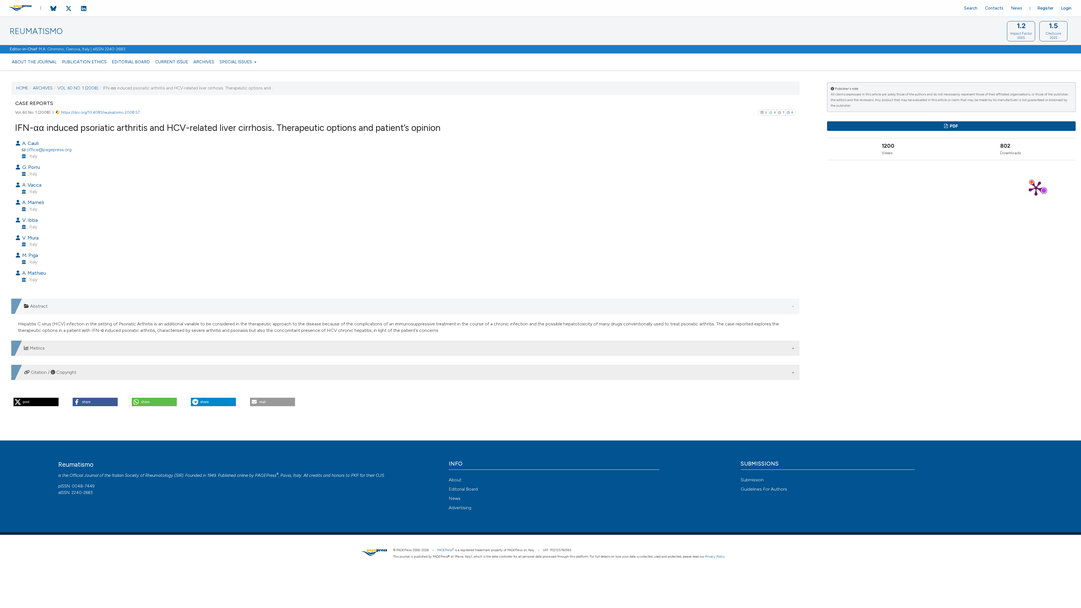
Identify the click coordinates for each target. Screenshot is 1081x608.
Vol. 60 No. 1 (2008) (77, 88)
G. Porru (30, 167)
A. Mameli (32, 202)
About (455, 479)
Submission (752, 479)
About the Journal (34, 61)
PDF (953, 126)
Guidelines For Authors (764, 489)
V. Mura (30, 238)
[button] (36, 402)
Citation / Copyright (53, 372)
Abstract (38, 306)
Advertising (460, 507)
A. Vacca (31, 185)
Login (1066, 8)
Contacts (994, 8)
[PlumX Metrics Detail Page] (1036, 188)
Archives (203, 61)
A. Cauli (30, 143)
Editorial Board (131, 61)
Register (1045, 8)
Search (970, 8)
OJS (380, 475)
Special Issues (236, 61)
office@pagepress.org (49, 149)
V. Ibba (29, 220)
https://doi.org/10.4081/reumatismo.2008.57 (100, 112)
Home (22, 88)
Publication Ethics (84, 61)
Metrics (36, 348)
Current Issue (171, 61)
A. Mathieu (33, 273)
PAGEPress (265, 475)
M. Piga (29, 255)
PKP (355, 475)
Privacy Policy (715, 556)
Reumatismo (36, 31)
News (1016, 8)
